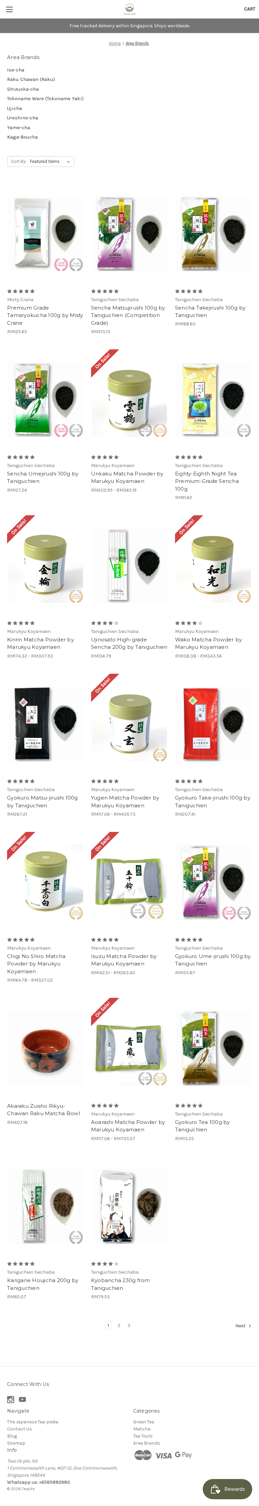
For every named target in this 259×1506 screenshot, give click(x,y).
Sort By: (18, 161)
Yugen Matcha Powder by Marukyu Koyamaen (125, 801)
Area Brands (146, 1443)
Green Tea (143, 1422)
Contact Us (19, 1429)
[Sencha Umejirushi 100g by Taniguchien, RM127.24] (45, 399)
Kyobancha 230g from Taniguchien (120, 1284)
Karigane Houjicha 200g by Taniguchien (42, 1284)
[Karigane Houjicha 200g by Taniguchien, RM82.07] (45, 1206)
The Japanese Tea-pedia (32, 1422)
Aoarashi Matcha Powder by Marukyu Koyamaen (128, 1126)
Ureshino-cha (22, 118)
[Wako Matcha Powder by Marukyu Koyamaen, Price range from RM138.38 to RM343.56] (213, 565)
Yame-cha (18, 127)
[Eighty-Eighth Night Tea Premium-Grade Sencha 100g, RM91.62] (213, 399)
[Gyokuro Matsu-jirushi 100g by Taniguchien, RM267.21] (45, 724)
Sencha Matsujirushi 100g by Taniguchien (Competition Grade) (128, 315)
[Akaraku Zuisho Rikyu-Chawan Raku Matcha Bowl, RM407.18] (45, 1048)
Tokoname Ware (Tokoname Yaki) (45, 98)
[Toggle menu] (9, 9)
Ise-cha (15, 70)
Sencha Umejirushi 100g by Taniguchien (42, 477)
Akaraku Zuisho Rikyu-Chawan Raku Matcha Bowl (43, 1110)
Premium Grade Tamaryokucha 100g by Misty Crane (45, 315)
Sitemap (16, 1443)
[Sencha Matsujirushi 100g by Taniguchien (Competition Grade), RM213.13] (129, 233)
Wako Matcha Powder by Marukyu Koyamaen (208, 643)
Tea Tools (143, 1436)
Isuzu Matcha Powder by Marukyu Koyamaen (124, 960)
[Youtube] (22, 1399)
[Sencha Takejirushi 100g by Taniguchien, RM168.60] (213, 233)
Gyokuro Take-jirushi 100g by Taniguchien (212, 801)
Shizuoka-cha (23, 89)
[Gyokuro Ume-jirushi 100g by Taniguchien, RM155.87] (213, 882)
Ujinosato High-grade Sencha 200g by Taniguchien (129, 643)
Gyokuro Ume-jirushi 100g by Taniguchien (213, 960)
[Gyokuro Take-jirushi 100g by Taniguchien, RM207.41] (213, 724)
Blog (12, 1436)
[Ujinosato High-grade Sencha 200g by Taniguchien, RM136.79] (129, 565)
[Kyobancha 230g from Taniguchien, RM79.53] (129, 1206)
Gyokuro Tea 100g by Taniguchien (202, 1126)
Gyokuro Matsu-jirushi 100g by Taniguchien (42, 801)
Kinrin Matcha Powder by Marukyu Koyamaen (40, 643)
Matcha (141, 1429)
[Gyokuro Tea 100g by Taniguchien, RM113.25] (213, 1048)
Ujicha (14, 108)
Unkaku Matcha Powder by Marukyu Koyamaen (127, 477)
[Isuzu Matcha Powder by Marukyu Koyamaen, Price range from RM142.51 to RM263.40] (129, 882)
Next (241, 1326)
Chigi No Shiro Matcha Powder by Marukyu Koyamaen (36, 964)
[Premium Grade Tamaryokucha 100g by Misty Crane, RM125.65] (45, 233)
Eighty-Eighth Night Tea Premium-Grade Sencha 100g (207, 481)
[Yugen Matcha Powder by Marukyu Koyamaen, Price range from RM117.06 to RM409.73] (129, 724)
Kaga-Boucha (22, 137)
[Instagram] (10, 1399)
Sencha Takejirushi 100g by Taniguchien (210, 312)
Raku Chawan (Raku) (31, 79)
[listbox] (51, 161)
